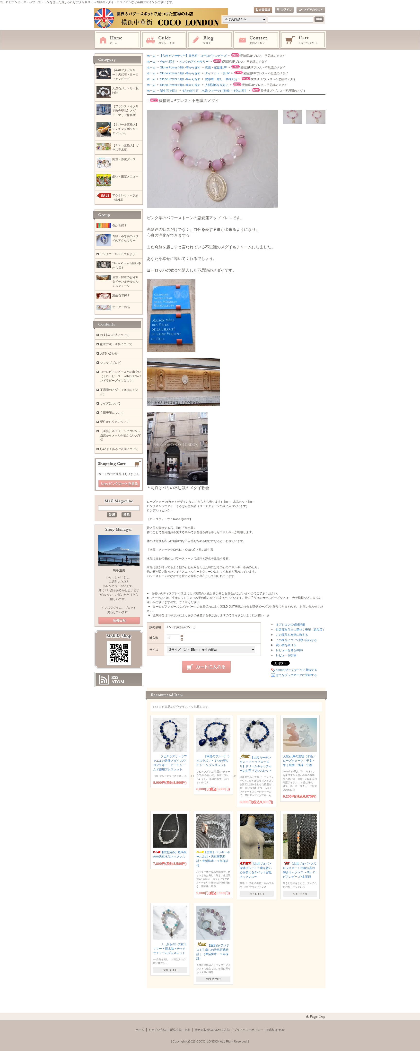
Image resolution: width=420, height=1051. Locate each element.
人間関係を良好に (216, 85)
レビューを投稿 (286, 655)
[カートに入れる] (206, 667)
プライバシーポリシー (248, 1030)
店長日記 (119, 621)
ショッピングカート (303, 40)
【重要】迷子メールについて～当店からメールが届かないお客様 (120, 435)
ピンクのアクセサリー (194, 61)
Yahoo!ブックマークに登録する (296, 670)
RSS (114, 677)
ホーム (117, 40)
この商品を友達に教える (292, 634)
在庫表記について (111, 412)
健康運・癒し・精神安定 (220, 79)
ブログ (210, 40)
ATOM (117, 681)
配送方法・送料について (116, 344)
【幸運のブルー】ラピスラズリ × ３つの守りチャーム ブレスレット (213, 761)
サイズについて (110, 403)
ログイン (284, 10)
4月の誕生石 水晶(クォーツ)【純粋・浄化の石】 (214, 90)
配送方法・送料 (180, 1030)
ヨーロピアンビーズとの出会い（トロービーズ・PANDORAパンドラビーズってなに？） (120, 376)
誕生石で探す (168, 90)
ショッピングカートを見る (119, 484)
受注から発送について (114, 422)
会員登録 (263, 10)
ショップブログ (110, 362)
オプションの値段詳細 (290, 624)
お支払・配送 (164, 40)
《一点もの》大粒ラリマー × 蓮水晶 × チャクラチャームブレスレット (170, 949)
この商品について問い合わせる (296, 640)
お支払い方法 (157, 1030)
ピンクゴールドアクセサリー (119, 254)
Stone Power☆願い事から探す (180, 67)
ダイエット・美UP (217, 73)
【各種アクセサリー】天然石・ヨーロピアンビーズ (193, 56)
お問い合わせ (257, 40)
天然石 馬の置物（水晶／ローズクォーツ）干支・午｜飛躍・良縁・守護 (299, 761)
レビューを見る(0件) (289, 650)
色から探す (167, 61)
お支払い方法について (114, 335)
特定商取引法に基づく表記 (212, 1030)
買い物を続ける (286, 645)
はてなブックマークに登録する (296, 675)
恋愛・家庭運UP (215, 67)
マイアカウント (310, 10)
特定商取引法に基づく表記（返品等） (300, 629)
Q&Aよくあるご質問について (119, 449)
